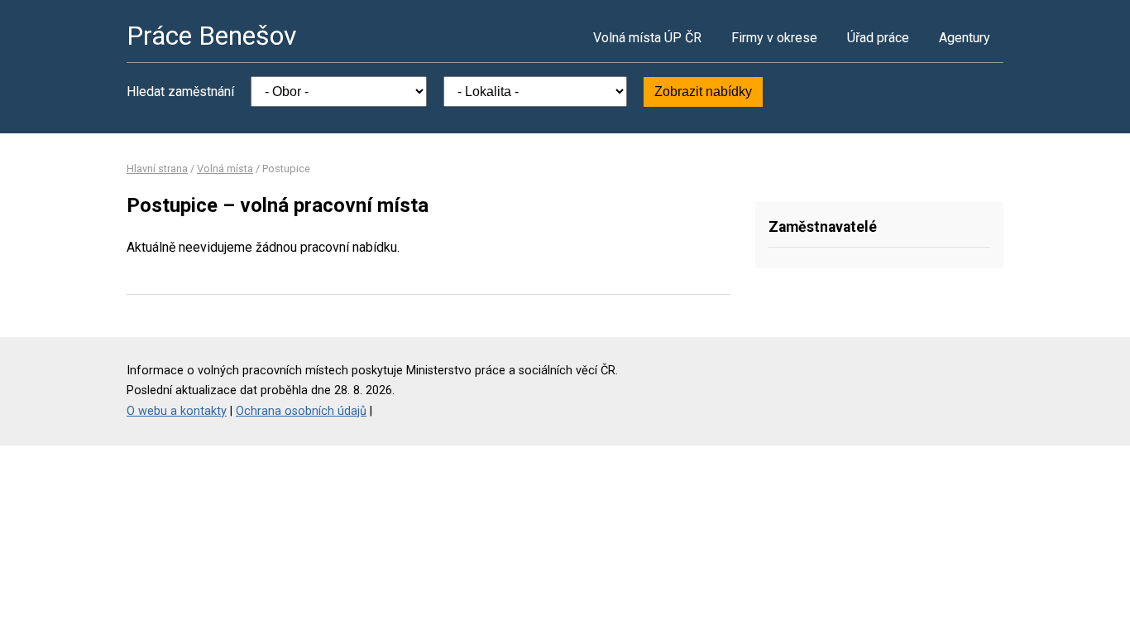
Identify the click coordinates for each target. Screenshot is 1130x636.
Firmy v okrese (774, 38)
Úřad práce (878, 38)
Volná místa (225, 168)
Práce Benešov (212, 35)
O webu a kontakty (177, 411)
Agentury (964, 38)
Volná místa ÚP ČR (647, 38)
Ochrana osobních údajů (301, 411)
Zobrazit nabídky (703, 91)
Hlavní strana (157, 168)
